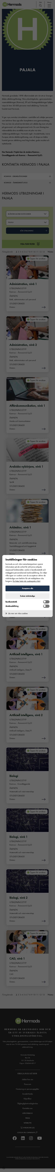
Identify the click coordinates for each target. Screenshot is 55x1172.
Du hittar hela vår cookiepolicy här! (26, 581)
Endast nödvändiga (27, 596)
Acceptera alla (27, 588)
